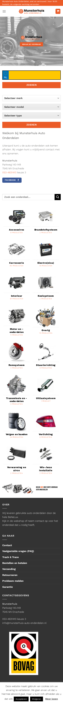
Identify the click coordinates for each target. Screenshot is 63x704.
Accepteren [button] (21, 699)
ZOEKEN (31, 85)
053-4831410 (9, 172)
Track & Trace (10, 557)
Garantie (7, 586)
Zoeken (31, 124)
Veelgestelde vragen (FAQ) (18, 551)
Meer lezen (51, 699)
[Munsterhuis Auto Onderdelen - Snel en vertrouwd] (31, 11)
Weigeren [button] (36, 699)
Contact (7, 545)
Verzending (9, 569)
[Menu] (4, 11)
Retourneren (9, 575)
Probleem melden (13, 580)
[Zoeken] (58, 197)
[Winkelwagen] (58, 11)
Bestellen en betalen (14, 563)
